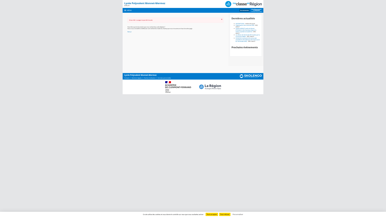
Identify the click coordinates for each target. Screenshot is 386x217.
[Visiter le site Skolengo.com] (251, 77)
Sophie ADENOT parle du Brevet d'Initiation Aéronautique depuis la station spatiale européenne (246, 30)
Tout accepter (212, 214)
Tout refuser (224, 214)
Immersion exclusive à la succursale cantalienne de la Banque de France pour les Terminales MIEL (248, 39)
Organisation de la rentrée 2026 (245, 25)
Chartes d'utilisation (150, 78)
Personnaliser (238, 214)
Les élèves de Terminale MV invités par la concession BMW (248, 35)
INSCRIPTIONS (240, 24)
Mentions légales (137, 78)
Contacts (127, 78)
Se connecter (244, 10)
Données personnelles (164, 78)
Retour (129, 32)
